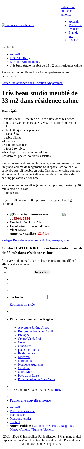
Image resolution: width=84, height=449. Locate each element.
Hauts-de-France (28, 349)
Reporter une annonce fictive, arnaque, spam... (43, 240)
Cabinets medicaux (46, 426)
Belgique (66, 426)
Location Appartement (24, 61)
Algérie (25, 429)
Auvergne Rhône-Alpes (33, 327)
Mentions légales (20, 418)
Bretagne (24, 335)
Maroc (14, 429)
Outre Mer (24, 371)
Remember (41, 272)
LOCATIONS (19, 58)
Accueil (74, 21)
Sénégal (49, 429)
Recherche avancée (75, 26)
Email (5, 268)
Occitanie (24, 368)
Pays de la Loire (28, 375)
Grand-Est (24, 346)
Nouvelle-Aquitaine (30, 364)
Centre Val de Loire (30, 338)
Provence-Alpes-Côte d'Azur (36, 379)
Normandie (25, 360)
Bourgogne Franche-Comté (35, 331)
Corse (21, 342)
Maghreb (24, 357)
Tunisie (37, 429)
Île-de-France (26, 353)
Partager (7, 240)
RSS (58, 389)
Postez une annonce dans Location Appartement (32, 83)
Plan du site (17, 414)
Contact (74, 40)
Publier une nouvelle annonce (68, 10)
